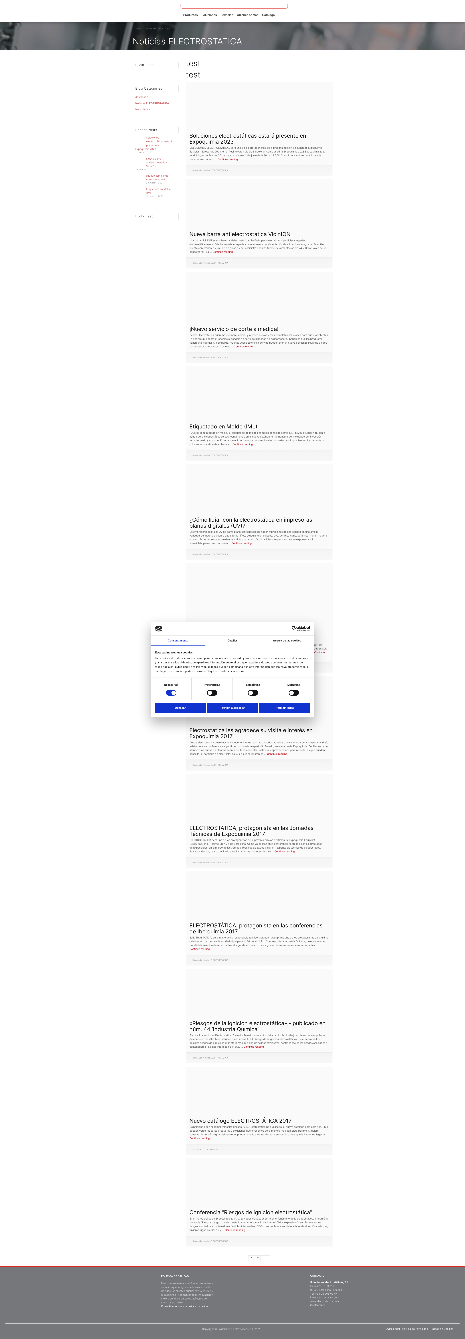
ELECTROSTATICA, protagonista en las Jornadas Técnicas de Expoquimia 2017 (251, 831)
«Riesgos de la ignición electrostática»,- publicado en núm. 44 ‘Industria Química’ (257, 1026)
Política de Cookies (442, 1328)
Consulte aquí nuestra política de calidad (185, 1306)
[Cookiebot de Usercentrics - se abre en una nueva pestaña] (294, 628)
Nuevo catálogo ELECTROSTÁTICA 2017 (240, 1120)
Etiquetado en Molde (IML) (223, 426)
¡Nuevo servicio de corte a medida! (233, 329)
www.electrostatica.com (324, 1301)
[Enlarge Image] (259, 101)
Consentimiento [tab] (178, 640)
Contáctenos (317, 1305)
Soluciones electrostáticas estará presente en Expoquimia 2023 (247, 138)
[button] (283, 5)
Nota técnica (143, 109)
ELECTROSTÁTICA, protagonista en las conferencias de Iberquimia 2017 (256, 928)
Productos (190, 15)
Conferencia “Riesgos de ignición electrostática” (250, 1212)
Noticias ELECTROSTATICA (215, 170)
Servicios (227, 15)
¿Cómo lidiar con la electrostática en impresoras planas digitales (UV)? (250, 522)
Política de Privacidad (415, 1328)
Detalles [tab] (232, 640)
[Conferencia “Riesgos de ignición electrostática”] (259, 1178)
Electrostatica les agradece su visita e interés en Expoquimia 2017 (251, 733)
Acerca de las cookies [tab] (287, 640)
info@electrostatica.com (324, 1297)
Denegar (180, 707)
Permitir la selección (232, 707)
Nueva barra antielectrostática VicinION (240, 234)
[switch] (212, 693)
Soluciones (209, 15)
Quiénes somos (247, 15)
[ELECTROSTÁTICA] (31, 10)
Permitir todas (285, 707)
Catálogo (268, 15)
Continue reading (228, 159)
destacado (197, 170)
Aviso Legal (393, 1328)
